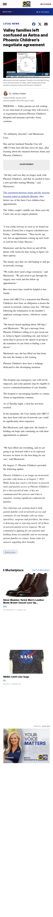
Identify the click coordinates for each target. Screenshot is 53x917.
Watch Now (45, 4)
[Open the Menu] (4, 4)
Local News (11, 23)
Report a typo (10, 552)
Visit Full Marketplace (41, 570)
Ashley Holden (19, 93)
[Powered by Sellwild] (46, 726)
